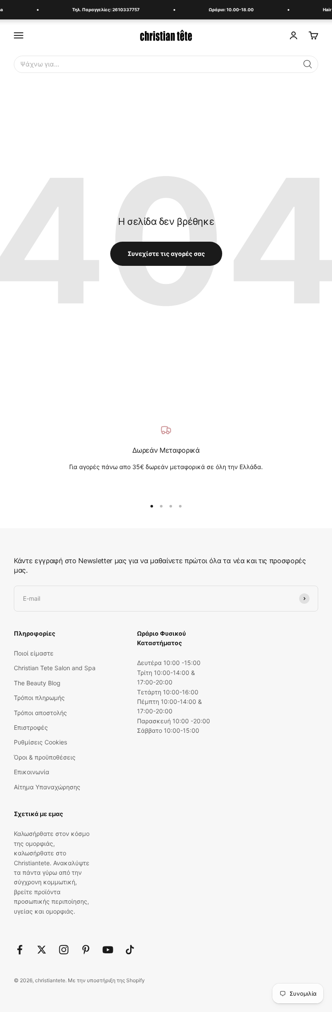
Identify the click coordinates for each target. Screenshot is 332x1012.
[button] (307, 64)
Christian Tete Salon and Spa (55, 668)
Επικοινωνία (31, 772)
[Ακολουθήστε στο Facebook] (20, 949)
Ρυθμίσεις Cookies (40, 742)
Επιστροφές (31, 727)
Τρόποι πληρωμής (39, 697)
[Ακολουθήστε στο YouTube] (108, 949)
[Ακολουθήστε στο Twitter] (42, 949)
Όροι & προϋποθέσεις (45, 757)
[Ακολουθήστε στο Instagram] (64, 949)
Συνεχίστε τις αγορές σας (166, 253)
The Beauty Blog (37, 683)
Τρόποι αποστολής (40, 712)
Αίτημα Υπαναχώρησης (47, 787)
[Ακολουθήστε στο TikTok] (130, 949)
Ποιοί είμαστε (34, 653)
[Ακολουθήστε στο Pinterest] (86, 949)
